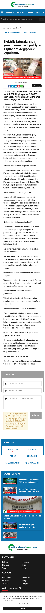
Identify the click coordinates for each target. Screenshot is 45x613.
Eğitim (24, 565)
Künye (24, 581)
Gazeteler (5, 581)
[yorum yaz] (24, 87)
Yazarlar (5, 584)
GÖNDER (35, 415)
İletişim (25, 584)
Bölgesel (5, 562)
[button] (43, 12)
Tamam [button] (22, 608)
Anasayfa (7, 28)
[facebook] (9, 87)
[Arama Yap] (41, 19)
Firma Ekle (26, 578)
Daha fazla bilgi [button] (23, 603)
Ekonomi (5, 565)
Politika (20, 12)
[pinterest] (18, 87)
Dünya (30, 12)
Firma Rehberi (7, 578)
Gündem (10, 12)
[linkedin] (15, 87)
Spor (38, 12)
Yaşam (5, 568)
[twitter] (12, 87)
